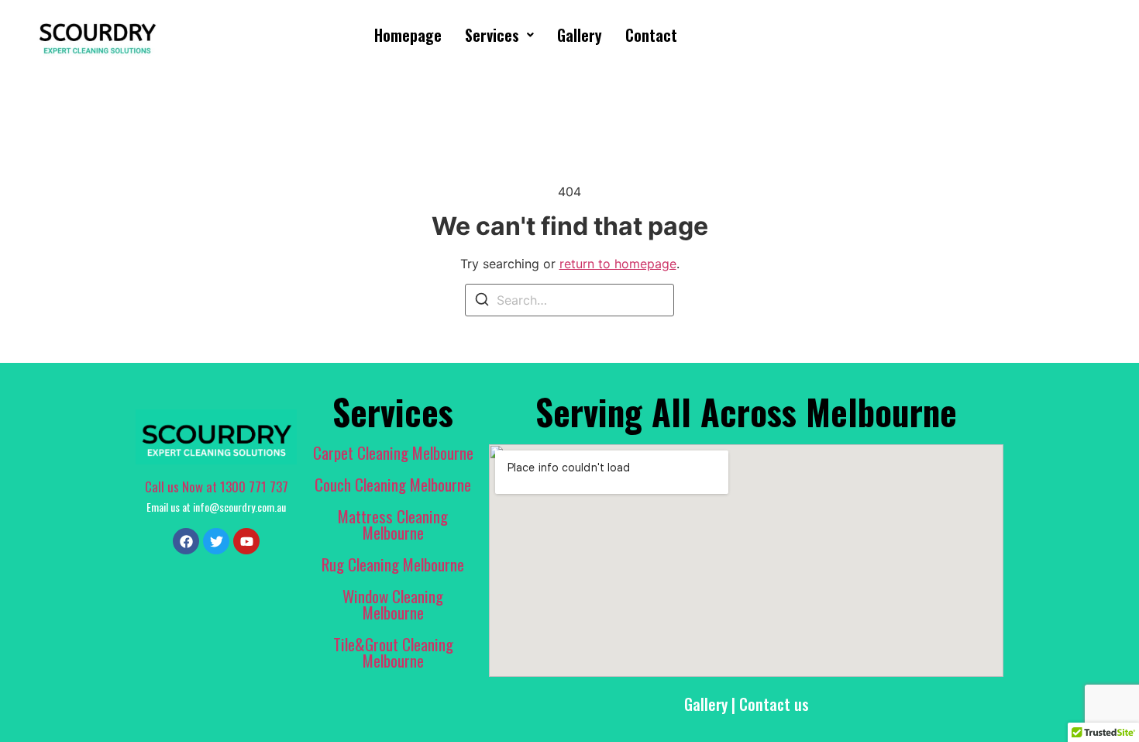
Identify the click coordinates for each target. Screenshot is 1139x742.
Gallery (579, 35)
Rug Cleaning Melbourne (393, 564)
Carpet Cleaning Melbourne (393, 452)
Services (492, 35)
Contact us (774, 704)
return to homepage (617, 263)
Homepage (408, 35)
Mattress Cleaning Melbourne (393, 524)
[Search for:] (569, 300)
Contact (651, 35)
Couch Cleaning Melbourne (393, 484)
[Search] (482, 301)
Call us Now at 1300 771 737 (216, 486)
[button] (499, 35)
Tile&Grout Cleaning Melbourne (393, 652)
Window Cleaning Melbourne (392, 604)
